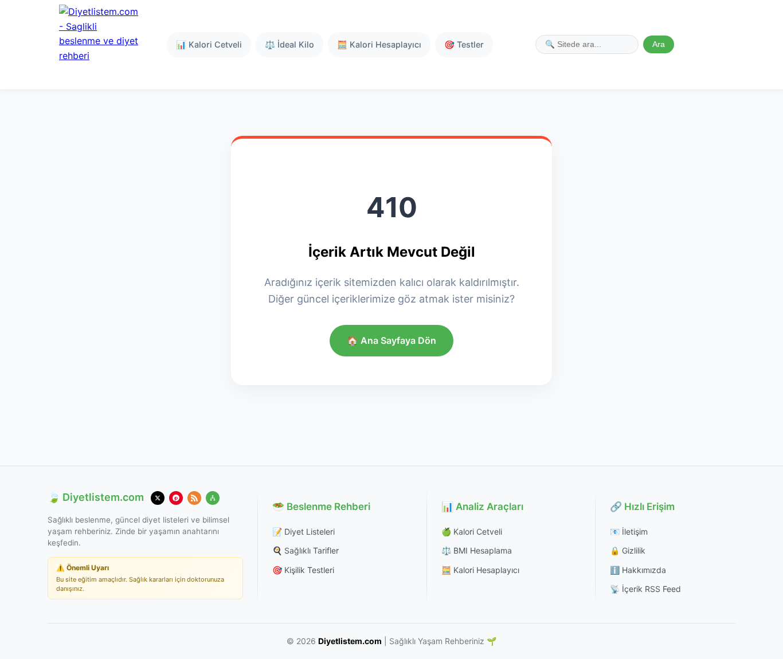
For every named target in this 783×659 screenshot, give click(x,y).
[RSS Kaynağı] (194, 498)
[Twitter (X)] (158, 498)
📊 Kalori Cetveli (209, 44)
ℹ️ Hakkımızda (638, 570)
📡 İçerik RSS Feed (645, 589)
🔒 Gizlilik (627, 550)
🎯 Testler (464, 44)
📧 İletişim (629, 531)
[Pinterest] (176, 498)
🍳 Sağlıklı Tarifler (305, 550)
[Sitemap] (213, 498)
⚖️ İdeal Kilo (289, 44)
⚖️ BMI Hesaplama (476, 550)
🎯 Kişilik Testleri (303, 570)
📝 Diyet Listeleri (303, 531)
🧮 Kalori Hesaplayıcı (379, 44)
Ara (658, 44)
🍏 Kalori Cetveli (471, 531)
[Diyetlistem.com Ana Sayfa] (99, 45)
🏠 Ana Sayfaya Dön (391, 340)
